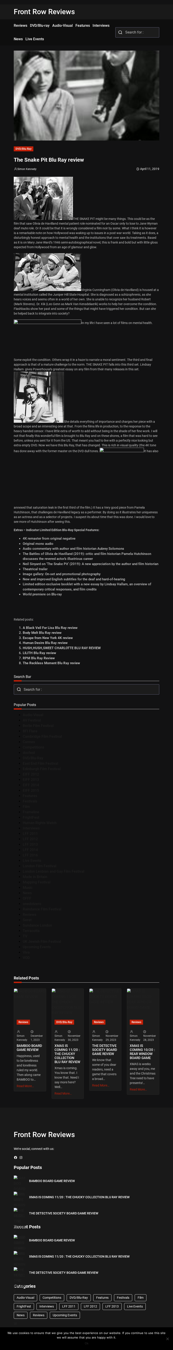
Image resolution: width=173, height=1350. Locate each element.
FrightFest (31, 817)
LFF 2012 (30, 839)
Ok (87, 1343)
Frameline (31, 812)
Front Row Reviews (44, 11)
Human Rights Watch (40, 823)
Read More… (25, 1086)
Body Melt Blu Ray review (42, 633)
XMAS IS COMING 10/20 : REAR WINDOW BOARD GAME (142, 1052)
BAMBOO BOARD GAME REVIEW (29, 1048)
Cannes (29, 742)
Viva (26, 952)
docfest (29, 753)
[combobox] (137, 32)
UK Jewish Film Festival (42, 941)
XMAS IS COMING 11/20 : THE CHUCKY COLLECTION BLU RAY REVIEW (67, 1054)
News (27, 893)
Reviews (29, 914)
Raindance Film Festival (42, 909)
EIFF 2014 (31, 785)
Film (26, 807)
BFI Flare (30, 731)
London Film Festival (39, 866)
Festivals (30, 801)
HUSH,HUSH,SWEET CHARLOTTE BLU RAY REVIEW (62, 648)
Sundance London (37, 925)
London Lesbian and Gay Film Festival (53, 871)
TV (25, 936)
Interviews (31, 828)
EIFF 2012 (31, 774)
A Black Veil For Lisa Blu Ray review (50, 628)
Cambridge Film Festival (42, 736)
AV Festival (32, 720)
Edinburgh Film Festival (42, 769)
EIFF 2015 (31, 790)
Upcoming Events (37, 947)
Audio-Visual (33, 715)
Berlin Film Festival (38, 726)
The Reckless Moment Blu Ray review (51, 663)
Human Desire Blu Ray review (45, 643)
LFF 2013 (30, 844)
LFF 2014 (30, 850)
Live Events (32, 860)
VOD (26, 958)
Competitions (33, 747)
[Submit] (120, 32)
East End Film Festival (40, 763)
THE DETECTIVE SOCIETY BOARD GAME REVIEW (104, 1050)
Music (27, 887)
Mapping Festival (36, 882)
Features (30, 796)
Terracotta (31, 931)
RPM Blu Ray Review (39, 658)
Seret (27, 920)
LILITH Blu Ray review (39, 653)
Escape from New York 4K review (48, 638)
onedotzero (32, 904)
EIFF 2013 (31, 780)
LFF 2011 (30, 833)
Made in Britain (35, 877)
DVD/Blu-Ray (24, 148)
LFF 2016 (30, 855)
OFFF (27, 898)
